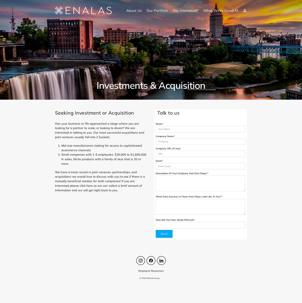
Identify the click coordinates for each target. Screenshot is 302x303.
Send (164, 234)
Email (159, 161)
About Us (134, 10)
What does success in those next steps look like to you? (188, 196)
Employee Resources (151, 270)
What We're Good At (220, 10)
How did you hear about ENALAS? (175, 219)
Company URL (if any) (168, 148)
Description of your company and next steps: (181, 173)
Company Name (164, 136)
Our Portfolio (157, 10)
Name (159, 123)
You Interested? (186, 10)
